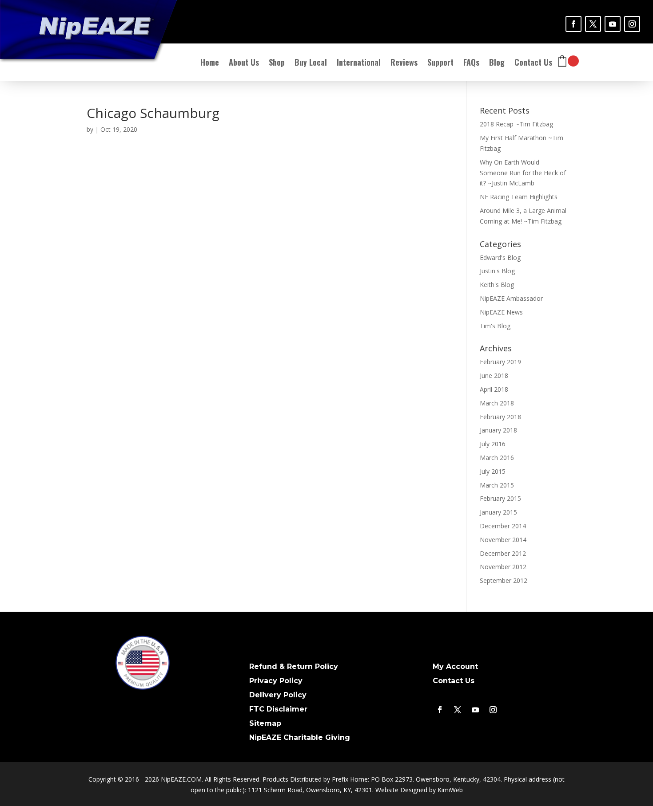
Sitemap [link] (265, 723)
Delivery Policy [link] (278, 695)
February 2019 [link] (500, 362)
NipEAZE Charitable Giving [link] (299, 737)
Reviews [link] (404, 63)
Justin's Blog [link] (497, 271)
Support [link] (440, 63)
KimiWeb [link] (450, 790)
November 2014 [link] (503, 539)
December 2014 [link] (503, 526)
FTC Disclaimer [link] (278, 709)
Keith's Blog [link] (497, 284)
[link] (573, 24)
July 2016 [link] (493, 444)
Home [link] (209, 63)
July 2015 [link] (493, 471)
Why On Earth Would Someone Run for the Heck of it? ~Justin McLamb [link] (523, 173)
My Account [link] (455, 666)
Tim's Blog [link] (495, 326)
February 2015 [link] (500, 498)
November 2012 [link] (503, 566)
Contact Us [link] (533, 63)
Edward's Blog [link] (500, 257)
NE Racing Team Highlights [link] (518, 197)
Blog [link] (497, 63)
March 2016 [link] (497, 457)
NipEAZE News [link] (501, 312)
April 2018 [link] (494, 389)
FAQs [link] (471, 63)
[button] (644, 753)
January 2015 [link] (498, 512)
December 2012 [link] (503, 553)
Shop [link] (277, 63)
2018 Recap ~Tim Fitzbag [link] (516, 124)
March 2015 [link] (497, 485)
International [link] (359, 63)
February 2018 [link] (500, 417)
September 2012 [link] (503, 580)
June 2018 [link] (494, 375)
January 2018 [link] (498, 430)
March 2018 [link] (497, 403)
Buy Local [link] (311, 63)
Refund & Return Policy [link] (293, 666)
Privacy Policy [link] (276, 680)
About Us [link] (244, 63)
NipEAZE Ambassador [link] (511, 298)
